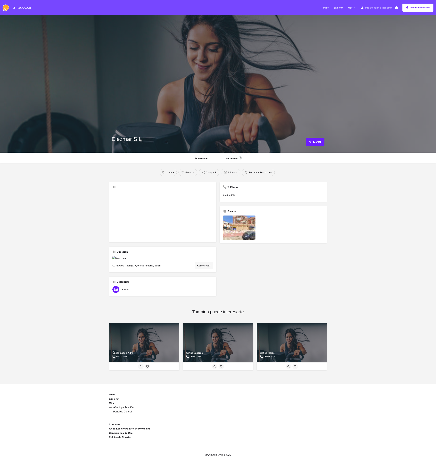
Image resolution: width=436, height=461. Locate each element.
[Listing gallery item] (239, 228)
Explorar (338, 7)
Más (350, 7)
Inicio (326, 7)
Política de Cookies (120, 437)
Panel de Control (122, 411)
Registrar (387, 7)
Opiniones (233, 158)
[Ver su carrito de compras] (396, 8)
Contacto (114, 424)
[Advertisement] (162, 215)
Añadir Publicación (420, 7)
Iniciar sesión (372, 7)
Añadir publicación (123, 407)
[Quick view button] (141, 366)
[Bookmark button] (147, 366)
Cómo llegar (203, 265)
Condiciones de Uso (121, 433)
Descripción (201, 158)
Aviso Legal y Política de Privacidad (130, 428)
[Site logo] (6, 7)
